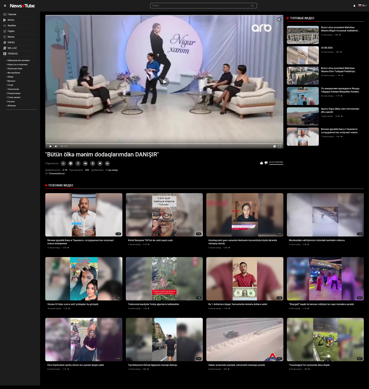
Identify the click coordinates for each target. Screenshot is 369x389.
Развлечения (13, 93)
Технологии (13, 89)
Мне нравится (261, 162)
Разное (11, 101)
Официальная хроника (18, 60)
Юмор (10, 76)
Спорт (10, 85)
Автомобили (13, 72)
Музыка (11, 81)
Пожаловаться (56, 173)
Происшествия (14, 68)
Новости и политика (17, 64)
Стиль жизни (13, 97)
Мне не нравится (266, 162)
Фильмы (11, 105)
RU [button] (363, 5)
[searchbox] (199, 5)
